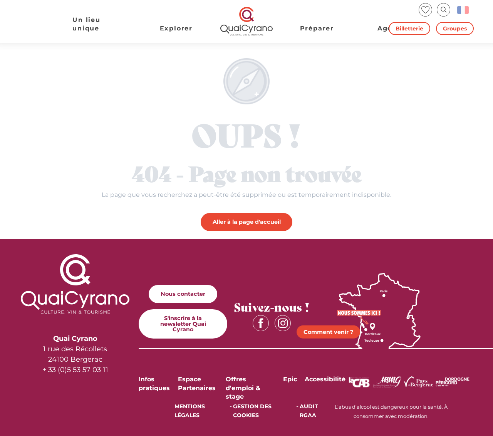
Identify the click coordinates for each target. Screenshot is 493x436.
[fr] (463, 10)
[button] (443, 10)
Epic (290, 379)
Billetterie (409, 28)
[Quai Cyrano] (246, 21)
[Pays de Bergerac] (418, 381)
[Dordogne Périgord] (452, 381)
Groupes (455, 28)
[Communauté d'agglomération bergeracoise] (359, 381)
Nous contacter (183, 293)
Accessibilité (325, 379)
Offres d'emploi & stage (243, 388)
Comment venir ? (328, 332)
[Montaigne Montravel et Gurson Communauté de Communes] (387, 381)
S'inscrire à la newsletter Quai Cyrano (183, 324)
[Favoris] (426, 10)
